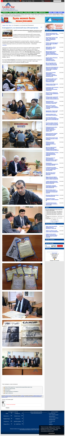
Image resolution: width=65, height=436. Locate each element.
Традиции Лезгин (24, 14)
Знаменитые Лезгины (7, 14)
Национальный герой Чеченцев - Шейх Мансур (54, 213)
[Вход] (3, 402)
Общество (58, 14)
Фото (50, 12)
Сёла (10, 12)
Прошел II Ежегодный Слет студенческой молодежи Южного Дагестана (18, 387)
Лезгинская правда (12, 13)
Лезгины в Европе (34, 13)
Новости (5, 12)
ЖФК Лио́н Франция (36, 395)
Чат (26, 1)
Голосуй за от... (7, 421)
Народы (35, 12)
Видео (55, 12)
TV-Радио (29, 14)
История (15, 12)
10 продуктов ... (18, 413)
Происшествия (42, 14)
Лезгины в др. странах (48, 13)
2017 (7, 25)
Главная (3, 25)
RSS (33, 1)
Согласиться (51, 433)
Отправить (7, 407)
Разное (12, 15)
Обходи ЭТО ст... (7, 424)
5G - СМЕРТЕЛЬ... (17, 424)
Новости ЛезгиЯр (5, 13)
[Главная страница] (1, 13)
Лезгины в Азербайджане (20, 13)
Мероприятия (37, 14)
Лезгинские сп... (7, 416)
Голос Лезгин (28, 12)
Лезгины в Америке (41, 13)
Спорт (47, 14)
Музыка (60, 12)
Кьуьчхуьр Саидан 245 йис (10, 388)
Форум (23, 1)
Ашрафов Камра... (6, 418)
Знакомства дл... (17, 416)
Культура (50, 14)
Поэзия (21, 12)
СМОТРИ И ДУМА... (18, 421)
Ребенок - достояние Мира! (5, 15)
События (62, 14)
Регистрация (47, 1)
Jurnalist (22, 395)
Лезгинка (32, 14)
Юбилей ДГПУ (7, 390)
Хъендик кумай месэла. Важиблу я (11, 391)
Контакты (29, 1)
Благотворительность (17, 15)
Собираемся (17, 418)
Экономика (54, 14)
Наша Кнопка (54, 253)
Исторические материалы (16, 14)
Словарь (17, 1)
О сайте (5, 1)
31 (12, 25)
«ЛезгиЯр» (4, 45)
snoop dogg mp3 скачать (9, 396)
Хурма (7, 413)
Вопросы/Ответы (11, 1)
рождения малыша (28, 396)
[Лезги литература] (60, 246)
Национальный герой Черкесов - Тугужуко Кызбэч (55, 212)
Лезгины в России (27, 13)
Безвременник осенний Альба (36, 396)
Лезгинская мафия (56, 13)
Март (10, 25)
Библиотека (42, 12)
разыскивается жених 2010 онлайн (18, 396)
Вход (43, 1)
